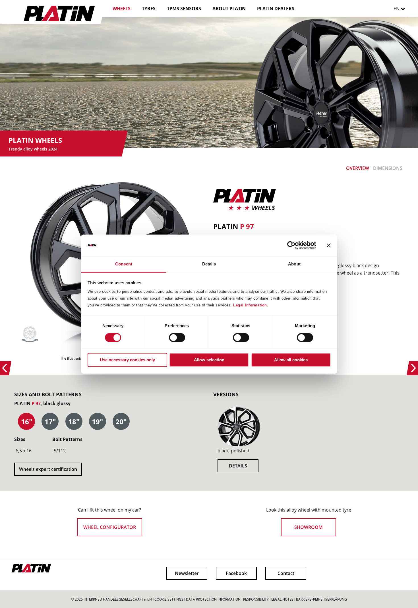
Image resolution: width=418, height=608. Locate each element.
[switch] (172, 337)
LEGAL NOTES (282, 599)
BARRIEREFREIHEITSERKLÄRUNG (321, 599)
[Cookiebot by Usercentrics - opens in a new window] (291, 245)
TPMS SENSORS (184, 8)
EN (397, 8)
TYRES (149, 8)
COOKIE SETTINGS (168, 599)
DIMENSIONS (387, 168)
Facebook (236, 573)
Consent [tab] (123, 264)
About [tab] (294, 264)
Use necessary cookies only (127, 360)
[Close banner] (329, 245)
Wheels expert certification (48, 469)
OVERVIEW (357, 168)
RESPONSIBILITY (256, 599)
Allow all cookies (291, 360)
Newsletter (187, 573)
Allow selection (209, 360)
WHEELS (122, 8)
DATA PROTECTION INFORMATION (213, 599)
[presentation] (26, 421)
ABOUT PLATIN (229, 8)
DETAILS (238, 466)
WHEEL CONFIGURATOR (109, 527)
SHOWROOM (308, 527)
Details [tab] (209, 264)
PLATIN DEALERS (275, 8)
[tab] (26, 421)
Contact (286, 573)
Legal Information (250, 306)
